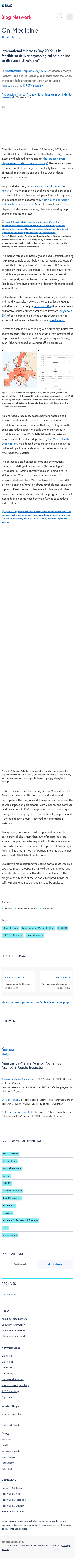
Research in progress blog (15, 1385)
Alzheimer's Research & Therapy (20, 1220)
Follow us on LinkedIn (13, 1506)
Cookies (66, 1525)
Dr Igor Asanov (10, 1100)
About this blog (11, 37)
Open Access (8, 1457)
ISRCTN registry (33, 85)
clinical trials (10, 928)
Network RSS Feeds (12, 1488)
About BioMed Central (13, 1336)
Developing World (11, 1451)
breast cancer (10, 1235)
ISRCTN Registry (12, 935)
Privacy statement (48, 1525)
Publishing (7, 1469)
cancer (6, 1176)
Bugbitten (7, 1397)
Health (8, 908)
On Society (7, 1373)
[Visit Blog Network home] (17, 18)
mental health (35, 935)
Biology (5, 1433)
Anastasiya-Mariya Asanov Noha (19, 1079)
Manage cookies (18, 1529)
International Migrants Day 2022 (26, 71)
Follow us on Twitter (12, 1494)
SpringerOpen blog (12, 1414)
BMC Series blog (10, 1391)
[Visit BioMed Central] (7, 6)
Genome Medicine (12, 1191)
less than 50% (42, 306)
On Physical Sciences (13, 1379)
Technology (8, 1463)
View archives (9, 1294)
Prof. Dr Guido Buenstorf (17, 1112)
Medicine (48, 908)
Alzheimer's (9, 1205)
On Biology (7, 1356)
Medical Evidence (27, 908)
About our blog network (14, 1319)
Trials (6, 1228)
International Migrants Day (38, 928)
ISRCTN (62, 928)
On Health (7, 1368)
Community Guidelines (13, 1331)
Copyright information (13, 1325)
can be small (57, 320)
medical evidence (12, 1168)
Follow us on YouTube (13, 1512)
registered (8, 85)
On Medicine (20, 31)
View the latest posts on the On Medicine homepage (36, 1002)
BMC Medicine (10, 1154)
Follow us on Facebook (14, 1500)
